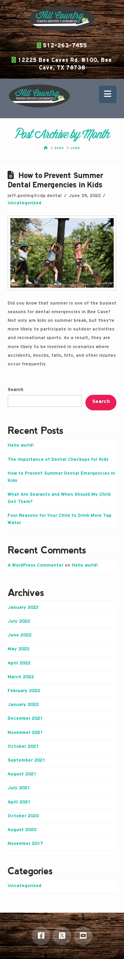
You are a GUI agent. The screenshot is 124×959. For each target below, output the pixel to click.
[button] (107, 94)
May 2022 (18, 648)
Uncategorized (24, 203)
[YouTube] (83, 936)
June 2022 (19, 635)
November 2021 (25, 732)
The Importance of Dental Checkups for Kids (58, 459)
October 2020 (23, 815)
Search (15, 389)
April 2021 (19, 802)
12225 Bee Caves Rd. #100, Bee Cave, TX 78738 (64, 64)
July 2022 (19, 621)
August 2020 (22, 829)
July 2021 (19, 787)
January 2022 (23, 704)
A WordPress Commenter (35, 565)
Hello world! (21, 445)
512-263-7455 (64, 45)
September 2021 (26, 760)
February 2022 (24, 690)
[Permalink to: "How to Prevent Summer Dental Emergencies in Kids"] (62, 253)
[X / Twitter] (62, 936)
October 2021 (23, 746)
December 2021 (25, 718)
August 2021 (22, 774)
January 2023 (23, 607)
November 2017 (25, 843)
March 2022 (21, 676)
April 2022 (19, 663)
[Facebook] (41, 936)
